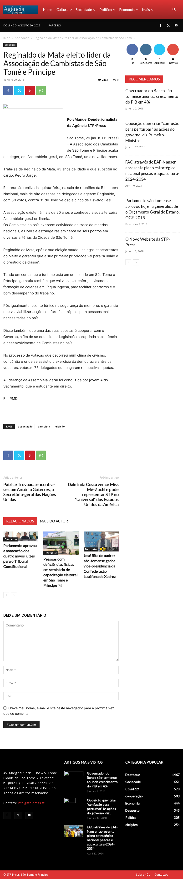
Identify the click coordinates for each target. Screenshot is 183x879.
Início (6, 38)
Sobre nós (143, 875)
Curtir (132, 44)
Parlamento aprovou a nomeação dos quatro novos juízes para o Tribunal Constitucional (20, 556)
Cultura (62, 9)
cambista (44, 426)
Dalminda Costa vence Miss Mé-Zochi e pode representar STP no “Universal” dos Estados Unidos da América (93, 494)
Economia (127, 9)
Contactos (161, 875)
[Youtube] (176, 25)
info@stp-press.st (31, 803)
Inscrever (173, 44)
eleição (60, 426)
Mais (146, 9)
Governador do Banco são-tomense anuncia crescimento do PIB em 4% (151, 96)
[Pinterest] (30, 90)
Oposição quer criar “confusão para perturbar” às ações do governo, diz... (101, 806)
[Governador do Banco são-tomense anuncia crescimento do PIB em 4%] (73, 778)
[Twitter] (168, 25)
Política (105, 9)
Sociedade (84, 9)
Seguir (146, 44)
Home (47, 9)
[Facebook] (160, 25)
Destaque (11, 539)
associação (25, 426)
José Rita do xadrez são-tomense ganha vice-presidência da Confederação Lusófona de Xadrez (100, 566)
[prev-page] (6, 595)
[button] (174, 9)
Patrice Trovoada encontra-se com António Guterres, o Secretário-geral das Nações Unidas (29, 492)
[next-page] (14, 595)
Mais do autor (54, 521)
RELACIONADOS (20, 521)
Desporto (91, 549)
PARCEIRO (54, 25)
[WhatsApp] (41, 90)
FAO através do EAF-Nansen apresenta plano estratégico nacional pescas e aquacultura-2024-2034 (102, 837)
